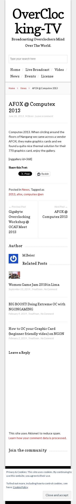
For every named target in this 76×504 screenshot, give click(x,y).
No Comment (50, 289)
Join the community (28, 450)
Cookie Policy (20, 487)
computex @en (33, 194)
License (47, 76)
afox (19, 194)
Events (30, 76)
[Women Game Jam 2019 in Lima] (14, 279)
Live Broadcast (37, 69)
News (14, 76)
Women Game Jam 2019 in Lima (34, 284)
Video (59, 69)
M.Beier (29, 116)
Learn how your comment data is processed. (37, 438)
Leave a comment (44, 116)
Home (15, 69)
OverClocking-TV (38, 21)
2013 (12, 194)
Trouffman (37, 289)
